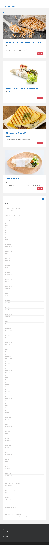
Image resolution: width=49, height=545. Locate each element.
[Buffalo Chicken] (24, 162)
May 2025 (8, 239)
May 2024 (8, 267)
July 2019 (8, 403)
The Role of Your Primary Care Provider (20, 512)
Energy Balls (7, 206)
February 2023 (9, 302)
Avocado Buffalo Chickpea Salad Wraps (22, 88)
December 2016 (9, 475)
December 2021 (9, 335)
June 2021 (8, 349)
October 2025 (8, 232)
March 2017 (8, 468)
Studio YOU (14, 507)
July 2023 (8, 291)
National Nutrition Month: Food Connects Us (13, 213)
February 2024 (9, 274)
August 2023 (8, 288)
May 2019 (8, 407)
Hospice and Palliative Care (11, 488)
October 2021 (8, 340)
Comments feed (6, 534)
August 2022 (8, 316)
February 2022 (9, 330)
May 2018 (8, 435)
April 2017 (8, 466)
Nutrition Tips (7, 6)
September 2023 (9, 286)
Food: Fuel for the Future (27, 516)
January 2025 (8, 248)
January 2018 (8, 445)
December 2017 (9, 447)
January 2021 (8, 361)
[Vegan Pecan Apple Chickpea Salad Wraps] (24, 27)
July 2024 (8, 262)
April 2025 (8, 241)
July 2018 (8, 431)
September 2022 (9, 314)
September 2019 (9, 398)
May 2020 (8, 379)
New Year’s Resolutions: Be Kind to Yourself (13, 215)
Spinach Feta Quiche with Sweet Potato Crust (23, 509)
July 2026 (8, 223)
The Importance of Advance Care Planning (13, 208)
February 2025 (9, 246)
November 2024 (9, 253)
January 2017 (8, 473)
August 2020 (8, 372)
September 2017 (9, 454)
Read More (40, 53)
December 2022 (9, 307)
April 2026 (8, 225)
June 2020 (8, 377)
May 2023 (8, 295)
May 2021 (8, 351)
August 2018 (8, 428)
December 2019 (9, 391)
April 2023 (8, 298)
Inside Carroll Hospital (17, 2)
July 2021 (8, 347)
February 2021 (9, 358)
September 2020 (9, 370)
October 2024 (8, 255)
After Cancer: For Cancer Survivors (13, 483)
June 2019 (8, 405)
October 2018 (8, 424)
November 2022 (9, 309)
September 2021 (9, 342)
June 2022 (8, 321)
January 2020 (8, 389)
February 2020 (9, 386)
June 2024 (8, 265)
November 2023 (9, 281)
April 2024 (8, 269)
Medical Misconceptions (28, 2)
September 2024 (9, 258)
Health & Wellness (38, 2)
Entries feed (5, 531)
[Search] (43, 199)
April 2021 (8, 354)
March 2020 (8, 384)
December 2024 (9, 251)
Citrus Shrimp (18, 514)
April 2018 (8, 438)
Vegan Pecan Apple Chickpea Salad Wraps (23, 42)
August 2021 (8, 344)
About (10, 2)
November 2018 (9, 421)
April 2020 (8, 382)
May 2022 (8, 323)
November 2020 (9, 365)
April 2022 (8, 326)
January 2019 (8, 417)
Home (6, 2)
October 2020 (8, 368)
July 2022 (8, 319)
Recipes (13, 6)
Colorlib (36, 543)
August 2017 (8, 456)
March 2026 (8, 227)
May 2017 (8, 463)
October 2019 (8, 396)
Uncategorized (9, 499)
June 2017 (8, 461)
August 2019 (8, 400)
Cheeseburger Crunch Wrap (17, 133)
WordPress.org (6, 536)
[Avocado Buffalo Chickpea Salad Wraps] (24, 73)
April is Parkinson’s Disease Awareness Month (14, 210)
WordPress (44, 543)
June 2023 (8, 293)
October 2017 (8, 452)
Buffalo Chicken (12, 179)
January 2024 (8, 276)
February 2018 (9, 442)
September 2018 (9, 426)
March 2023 (8, 300)
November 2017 (9, 449)
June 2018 (8, 433)
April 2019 (8, 410)
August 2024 (8, 260)
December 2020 (9, 363)
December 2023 (9, 279)
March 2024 (8, 272)
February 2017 (9, 471)
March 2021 (8, 356)
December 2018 (9, 419)
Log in (4, 529)
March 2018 (8, 440)
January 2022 (8, 333)
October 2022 (8, 312)
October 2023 (8, 283)
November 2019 (9, 393)
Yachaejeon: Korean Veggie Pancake (13, 516)
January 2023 (8, 305)
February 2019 (9, 414)
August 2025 (8, 234)
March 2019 (8, 412)
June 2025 (8, 237)
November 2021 (9, 337)
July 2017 (8, 459)
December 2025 (9, 230)
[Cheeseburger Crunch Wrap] (24, 117)
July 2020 (8, 375)
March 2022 (8, 328)
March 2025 (8, 244)
